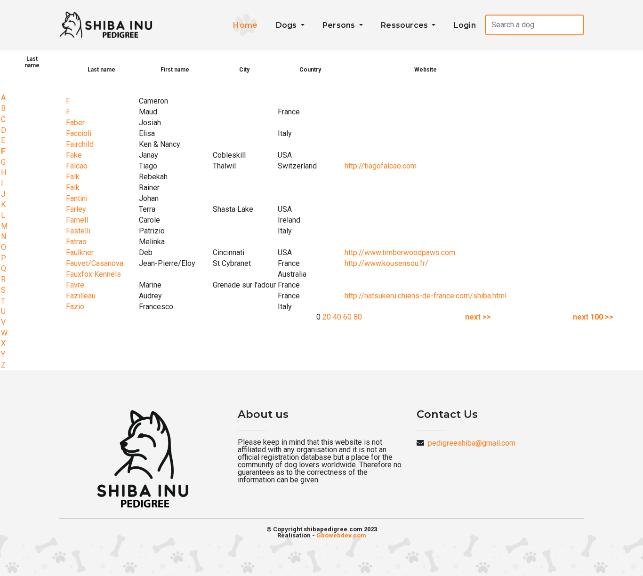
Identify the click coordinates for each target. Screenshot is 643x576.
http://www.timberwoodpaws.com (400, 252)
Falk (73, 176)
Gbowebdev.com (341, 535)
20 (326, 316)
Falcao (77, 165)
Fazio (75, 306)
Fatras (76, 241)
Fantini (77, 198)
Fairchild (80, 144)
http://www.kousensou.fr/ (386, 263)
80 (358, 316)
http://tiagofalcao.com (381, 165)
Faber (75, 122)
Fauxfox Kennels (93, 274)
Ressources (405, 25)
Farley (76, 209)
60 (347, 316)
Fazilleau (81, 295)
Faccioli (78, 133)
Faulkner (80, 252)
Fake (74, 155)
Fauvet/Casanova (94, 263)
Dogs (287, 25)
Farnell (77, 220)
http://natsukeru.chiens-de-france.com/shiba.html (425, 295)
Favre (75, 284)
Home (245, 25)
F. (68, 100)
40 (337, 316)
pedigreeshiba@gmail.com (471, 443)
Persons (339, 25)
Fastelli (78, 230)
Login (465, 25)
